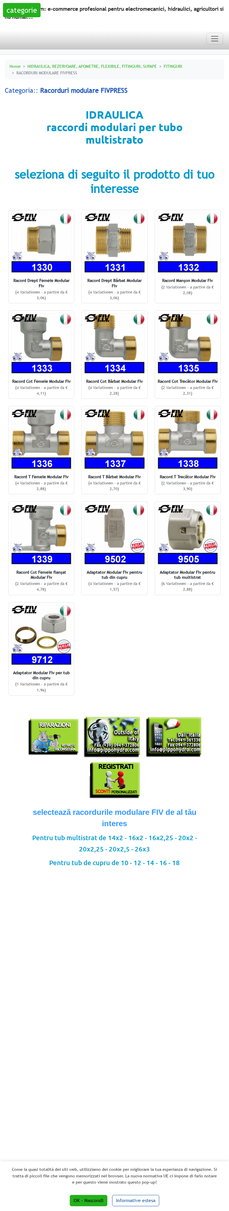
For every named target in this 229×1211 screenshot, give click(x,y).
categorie (22, 10)
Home (15, 66)
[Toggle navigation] (214, 39)
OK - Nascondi (88, 1200)
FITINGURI (173, 66)
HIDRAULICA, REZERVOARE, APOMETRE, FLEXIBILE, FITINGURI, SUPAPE (92, 66)
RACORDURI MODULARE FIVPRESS (46, 72)
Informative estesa (135, 1200)
